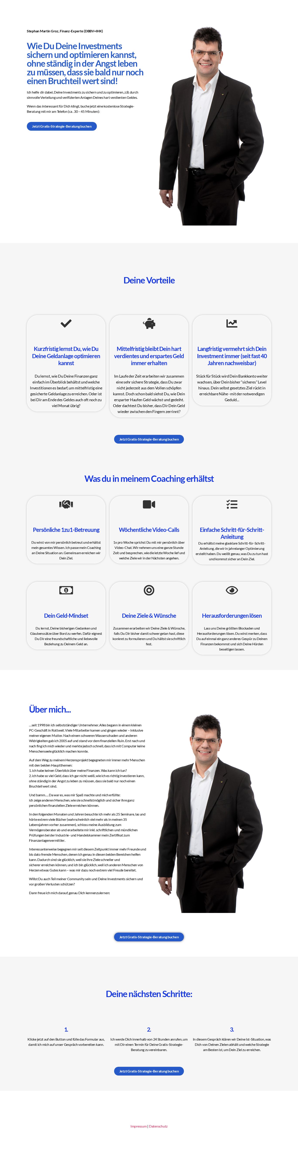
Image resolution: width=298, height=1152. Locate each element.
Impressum (138, 1126)
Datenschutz (158, 1126)
